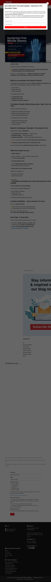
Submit (25, 27)
